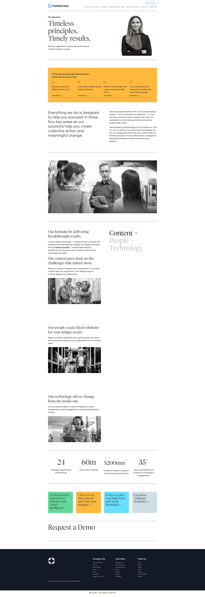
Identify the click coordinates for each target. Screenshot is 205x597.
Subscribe (117, 574)
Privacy (94, 571)
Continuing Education (120, 567)
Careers (117, 569)
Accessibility (96, 574)
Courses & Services (114, 6)
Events (123, 6)
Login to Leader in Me (98, 562)
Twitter (139, 562)
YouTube (139, 569)
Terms (94, 569)
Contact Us (145, 6)
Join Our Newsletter (142, 574)
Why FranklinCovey (89, 6)
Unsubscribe (118, 576)
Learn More (56, 95)
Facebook (140, 564)
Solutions (104, 6)
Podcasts (140, 576)
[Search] (156, 6)
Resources (129, 6)
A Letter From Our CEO (98, 576)
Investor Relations (119, 562)
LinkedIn (140, 567)
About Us (97, 6)
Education (137, 6)
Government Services (120, 564)
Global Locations (96, 567)
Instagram (140, 571)
